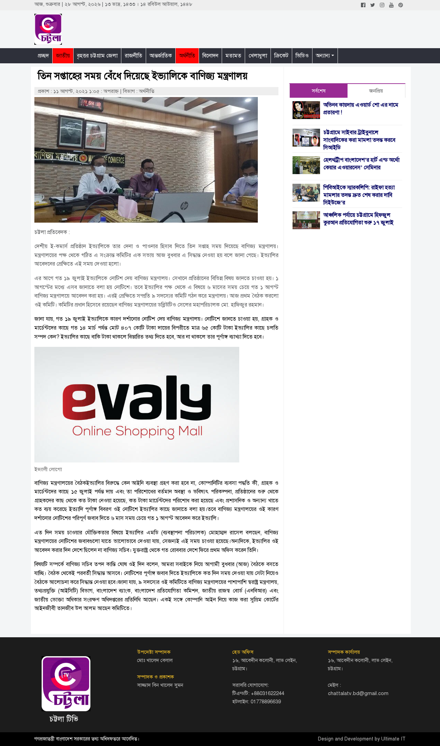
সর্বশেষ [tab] (319, 91)
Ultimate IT (393, 739)
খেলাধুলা (258, 55)
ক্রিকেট (281, 55)
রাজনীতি (133, 55)
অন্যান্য (323, 55)
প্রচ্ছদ (43, 55)
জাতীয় (63, 55)
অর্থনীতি (187, 55)
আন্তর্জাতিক (161, 55)
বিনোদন (210, 55)
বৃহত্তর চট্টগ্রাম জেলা (97, 55)
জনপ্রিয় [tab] (376, 91)
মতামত (233, 55)
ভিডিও (302, 55)
